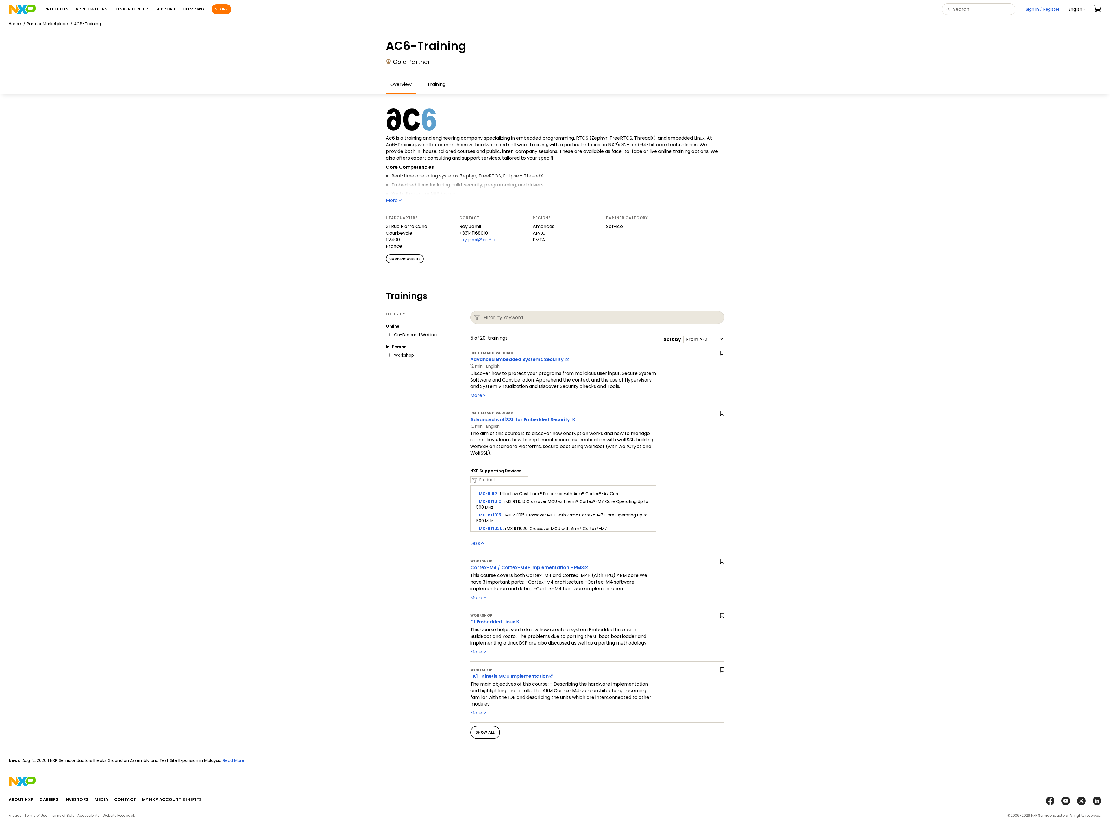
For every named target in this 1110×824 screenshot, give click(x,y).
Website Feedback (119, 815)
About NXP (21, 799)
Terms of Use (36, 815)
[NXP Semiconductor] (22, 9)
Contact (125, 799)
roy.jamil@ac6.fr (477, 239)
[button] (1077, 9)
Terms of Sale (62, 815)
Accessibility (88, 815)
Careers (49, 799)
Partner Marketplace (47, 24)
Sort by (672, 339)
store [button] (221, 9)
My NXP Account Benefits (172, 799)
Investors (76, 799)
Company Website (404, 259)
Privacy (15, 815)
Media (101, 799)
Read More (233, 760)
